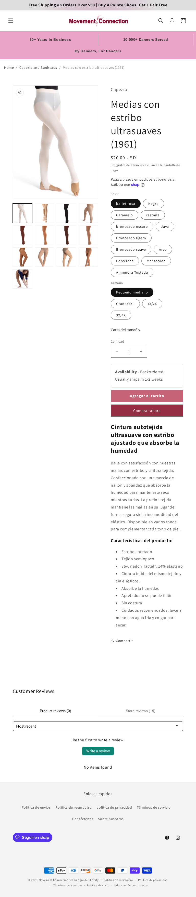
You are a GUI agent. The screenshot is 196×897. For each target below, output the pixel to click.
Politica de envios (36, 807)
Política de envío (98, 885)
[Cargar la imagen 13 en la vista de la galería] (22, 279)
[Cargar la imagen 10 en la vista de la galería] (44, 257)
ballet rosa (125, 203)
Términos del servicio (67, 885)
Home (9, 67)
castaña (153, 215)
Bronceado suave (131, 249)
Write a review (98, 751)
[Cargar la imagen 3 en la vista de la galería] (66, 213)
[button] (10, 20)
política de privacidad (114, 807)
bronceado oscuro (132, 226)
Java (165, 226)
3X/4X (121, 315)
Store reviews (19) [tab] (140, 711)
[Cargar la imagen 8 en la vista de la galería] (88, 235)
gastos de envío (127, 165)
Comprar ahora (147, 410)
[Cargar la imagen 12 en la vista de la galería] (88, 257)
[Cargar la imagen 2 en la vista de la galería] (44, 213)
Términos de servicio (153, 807)
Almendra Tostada (132, 272)
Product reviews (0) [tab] (55, 711)
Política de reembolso (118, 880)
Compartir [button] (124, 640)
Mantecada (156, 261)
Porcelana (125, 261)
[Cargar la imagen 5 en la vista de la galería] (22, 235)
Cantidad (117, 341)
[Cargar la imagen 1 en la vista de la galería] (22, 213)
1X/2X (152, 303)
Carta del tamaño (125, 329)
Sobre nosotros (111, 818)
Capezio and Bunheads (38, 67)
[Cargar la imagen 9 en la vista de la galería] (22, 257)
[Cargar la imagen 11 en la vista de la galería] (66, 257)
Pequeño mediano (132, 292)
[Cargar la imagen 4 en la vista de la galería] (88, 213)
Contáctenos (82, 818)
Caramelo (124, 215)
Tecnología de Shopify (84, 880)
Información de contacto (131, 885)
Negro (153, 203)
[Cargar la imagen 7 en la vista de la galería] (66, 235)
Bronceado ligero (131, 238)
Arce (163, 249)
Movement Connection (53, 880)
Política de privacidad (153, 880)
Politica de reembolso (73, 807)
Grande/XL (125, 303)
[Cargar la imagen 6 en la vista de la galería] (44, 235)
